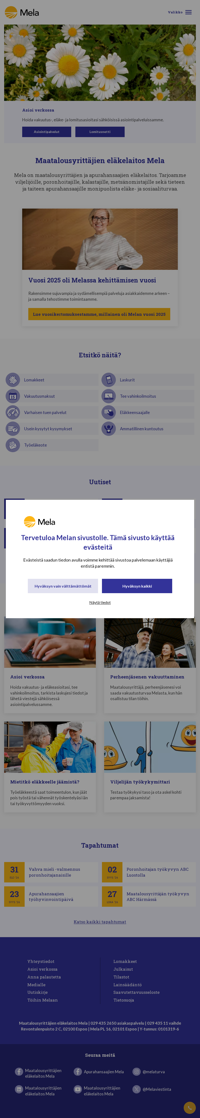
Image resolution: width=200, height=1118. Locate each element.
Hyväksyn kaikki (137, 586)
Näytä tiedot (100, 602)
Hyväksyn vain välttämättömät (63, 586)
